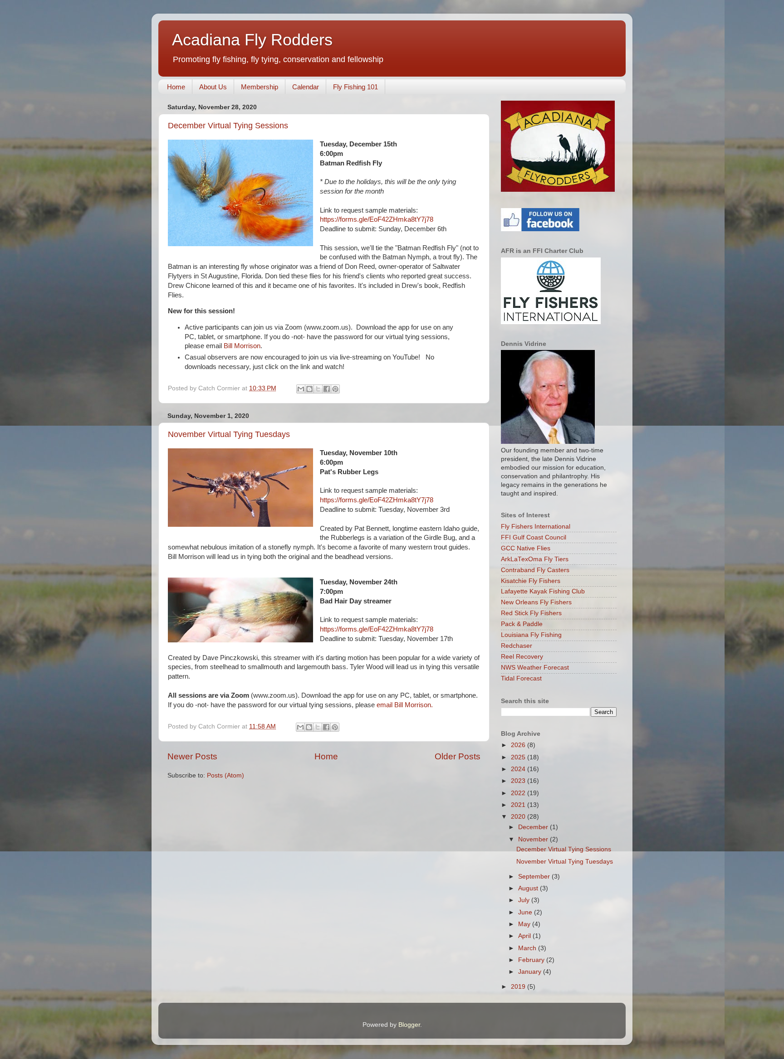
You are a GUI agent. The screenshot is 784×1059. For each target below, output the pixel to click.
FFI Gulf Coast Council (533, 537)
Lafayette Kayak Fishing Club (543, 591)
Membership (259, 87)
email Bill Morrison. (405, 705)
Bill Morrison (242, 346)
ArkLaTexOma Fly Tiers (534, 559)
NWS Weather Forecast (535, 667)
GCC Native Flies (525, 548)
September (535, 876)
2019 (519, 986)
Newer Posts (192, 756)
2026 (519, 745)
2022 (519, 793)
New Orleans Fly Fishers (536, 602)
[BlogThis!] (309, 388)
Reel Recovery (522, 656)
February (532, 960)
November (534, 839)
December (534, 827)
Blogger (409, 1024)
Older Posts (457, 756)
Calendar (305, 87)
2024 (519, 769)
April (525, 936)
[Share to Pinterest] (335, 388)
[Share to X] (318, 388)
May (525, 924)
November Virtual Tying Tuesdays (229, 434)
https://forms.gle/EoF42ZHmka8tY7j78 (376, 219)
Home (176, 87)
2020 (519, 816)
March (528, 948)
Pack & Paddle (522, 624)
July (524, 900)
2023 (519, 780)
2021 (519, 805)
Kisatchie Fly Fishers (530, 581)
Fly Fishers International (535, 526)
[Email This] (300, 388)
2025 (519, 757)
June (526, 912)
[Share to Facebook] (326, 388)
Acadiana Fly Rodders (252, 39)
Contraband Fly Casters (535, 570)
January (530, 971)
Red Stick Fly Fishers (531, 613)
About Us (213, 87)
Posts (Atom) (225, 775)
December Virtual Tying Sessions (228, 125)
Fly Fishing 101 (355, 87)
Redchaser (516, 645)
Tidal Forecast (521, 678)
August (529, 888)
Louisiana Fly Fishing (531, 635)
